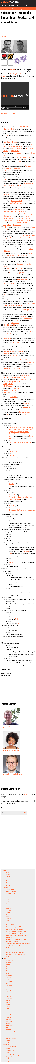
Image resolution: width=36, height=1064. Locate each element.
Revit (7, 914)
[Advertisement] (18, 29)
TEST (7, 948)
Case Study (9, 975)
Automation (9, 967)
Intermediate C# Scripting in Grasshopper (16, 939)
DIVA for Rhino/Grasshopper (13, 1055)
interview (8, 1023)
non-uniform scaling (11, 1031)
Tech (7, 881)
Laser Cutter (9, 998)
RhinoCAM (8, 918)
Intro (7, 994)
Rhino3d (8, 1052)
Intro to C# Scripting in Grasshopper (15, 952)
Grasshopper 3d (10, 1050)
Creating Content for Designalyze (14, 929)
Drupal (7, 899)
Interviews (8, 885)
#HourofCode (9, 960)
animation (8, 1019)
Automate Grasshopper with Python (15, 927)
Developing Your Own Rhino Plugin (14, 933)
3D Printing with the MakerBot (13, 950)
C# (7, 895)
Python (8, 912)
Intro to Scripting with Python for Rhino (15, 954)
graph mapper (9, 1021)
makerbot (8, 1029)
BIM (7, 969)
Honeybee (19, 74)
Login (25, 5)
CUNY (7, 973)
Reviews (8, 878)
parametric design (10, 1036)
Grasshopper (9, 904)
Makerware (8, 908)
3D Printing (9, 962)
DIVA (7, 897)
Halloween (8, 992)
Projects (8, 876)
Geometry (8, 990)
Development (9, 981)
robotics (8, 1040)
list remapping (9, 1025)
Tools (7, 883)
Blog (4, 870)
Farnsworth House (10, 987)
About (19, 5)
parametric (9, 1034)
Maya (7, 920)
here (25, 794)
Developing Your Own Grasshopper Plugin (16, 931)
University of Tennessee (12, 1013)
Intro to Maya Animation (12, 941)
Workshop (8, 1017)
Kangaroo (8, 996)
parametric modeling (11, 1038)
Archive (8, 956)
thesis (7, 1042)
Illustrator (8, 906)
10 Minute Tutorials (11, 893)
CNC (7, 971)
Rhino (7, 916)
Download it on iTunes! (8, 113)
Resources (6, 1044)
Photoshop (9, 910)
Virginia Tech (9, 1015)
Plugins (8, 1006)
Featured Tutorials (10, 889)
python (15, 72)
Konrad (12, 70)
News (7, 872)
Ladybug (13, 74)
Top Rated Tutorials (11, 891)
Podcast (4, 5)
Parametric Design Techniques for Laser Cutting (18, 943)
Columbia (8, 977)
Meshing (8, 1002)
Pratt (7, 1008)
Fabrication (9, 985)
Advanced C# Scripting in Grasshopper (15, 925)
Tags (4, 958)
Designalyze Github (11, 1046)
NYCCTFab (8, 1059)
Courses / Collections (8, 922)
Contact (12, 5)
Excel (7, 902)
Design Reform (10, 1057)
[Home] (9, 1)
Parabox (8, 1004)
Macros (8, 1000)
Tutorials (5, 887)
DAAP (7, 979)
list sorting (8, 1027)
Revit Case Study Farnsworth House (15, 946)
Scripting (8, 1011)
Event (7, 983)
